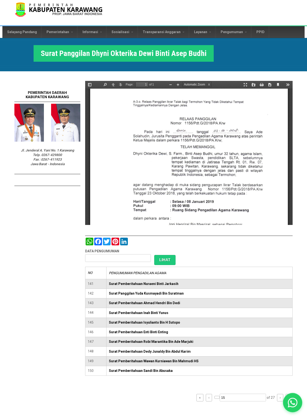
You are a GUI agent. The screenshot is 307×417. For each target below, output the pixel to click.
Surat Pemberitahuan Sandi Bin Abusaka (141, 371)
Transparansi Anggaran (162, 32)
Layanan (201, 32)
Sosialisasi (121, 32)
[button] (292, 402)
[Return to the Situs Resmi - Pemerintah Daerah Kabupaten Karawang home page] (58, 12)
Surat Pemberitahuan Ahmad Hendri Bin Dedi (144, 303)
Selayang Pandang (22, 32)
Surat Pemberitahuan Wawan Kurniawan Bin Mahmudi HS (154, 361)
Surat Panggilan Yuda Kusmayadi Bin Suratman (146, 293)
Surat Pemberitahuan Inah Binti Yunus (138, 313)
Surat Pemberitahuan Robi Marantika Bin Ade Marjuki (151, 342)
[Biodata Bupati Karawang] (29, 140)
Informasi (91, 32)
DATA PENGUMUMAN (102, 251)
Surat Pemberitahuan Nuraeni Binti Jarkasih (143, 284)
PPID (260, 32)
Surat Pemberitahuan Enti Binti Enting (138, 332)
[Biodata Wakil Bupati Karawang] (66, 140)
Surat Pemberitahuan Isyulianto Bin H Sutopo (144, 322)
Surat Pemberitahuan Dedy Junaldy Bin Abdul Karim (150, 351)
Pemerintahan (58, 32)
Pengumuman (232, 32)
